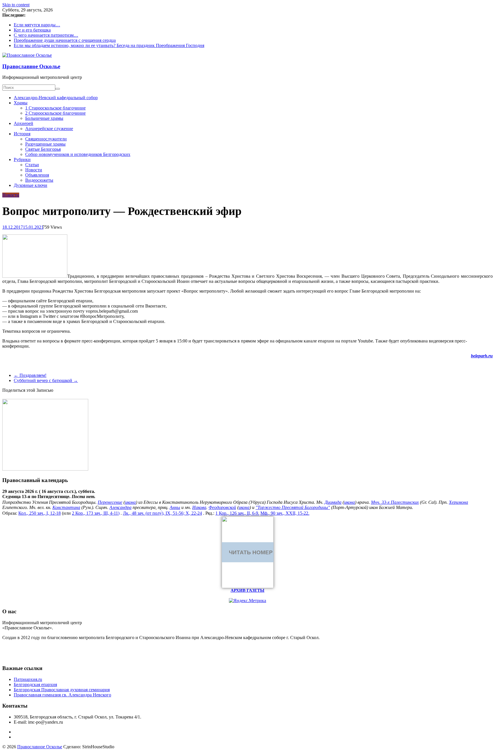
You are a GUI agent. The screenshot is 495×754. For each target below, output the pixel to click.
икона (130, 502)
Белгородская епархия (35, 684)
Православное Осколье (31, 66)
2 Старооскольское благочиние (55, 113)
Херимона (458, 502)
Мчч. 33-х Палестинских (395, 502)
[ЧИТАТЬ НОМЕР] (248, 586)
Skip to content (16, 4)
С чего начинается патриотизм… (46, 35)
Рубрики (22, 159)
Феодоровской (222, 507)
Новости (33, 169)
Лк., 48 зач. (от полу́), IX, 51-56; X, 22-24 (162, 513)
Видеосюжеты (39, 180)
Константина (66, 507)
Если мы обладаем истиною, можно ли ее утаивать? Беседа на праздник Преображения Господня (109, 45)
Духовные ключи (30, 185)
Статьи (32, 164)
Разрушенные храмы (45, 144)
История (22, 133)
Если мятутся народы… (37, 24)
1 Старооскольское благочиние (55, 107)
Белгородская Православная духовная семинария (62, 689)
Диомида (333, 502)
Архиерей (23, 123)
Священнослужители (46, 138)
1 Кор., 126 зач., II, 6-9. (237, 513)
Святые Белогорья (43, 149)
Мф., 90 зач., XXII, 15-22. (284, 513)
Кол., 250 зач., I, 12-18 (39, 513)
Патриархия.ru (28, 679)
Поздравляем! (30, 375)
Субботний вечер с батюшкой (46, 380)
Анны (175, 507)
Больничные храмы (44, 118)
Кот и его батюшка (32, 30)
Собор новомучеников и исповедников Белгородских (77, 154)
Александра (120, 507)
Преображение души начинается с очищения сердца (65, 40)
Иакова (199, 507)
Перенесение (110, 502)
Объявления (37, 175)
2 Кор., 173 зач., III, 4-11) (95, 513)
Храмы (21, 102)
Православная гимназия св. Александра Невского (62, 694)
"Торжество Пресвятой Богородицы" (293, 507)
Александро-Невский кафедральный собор (56, 97)
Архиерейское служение (49, 128)
